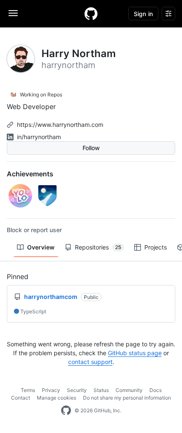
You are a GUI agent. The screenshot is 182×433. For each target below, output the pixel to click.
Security (77, 390)
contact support (90, 361)
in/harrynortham (39, 136)
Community (129, 390)
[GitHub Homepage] (66, 410)
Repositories (98, 247)
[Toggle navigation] (13, 13)
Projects (155, 247)
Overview (41, 247)
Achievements (30, 174)
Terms (28, 390)
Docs (155, 390)
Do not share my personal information (127, 398)
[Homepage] (91, 13)
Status (101, 390)
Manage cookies (56, 398)
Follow (91, 147)
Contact (20, 398)
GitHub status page (135, 352)
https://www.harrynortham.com (60, 124)
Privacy (51, 390)
